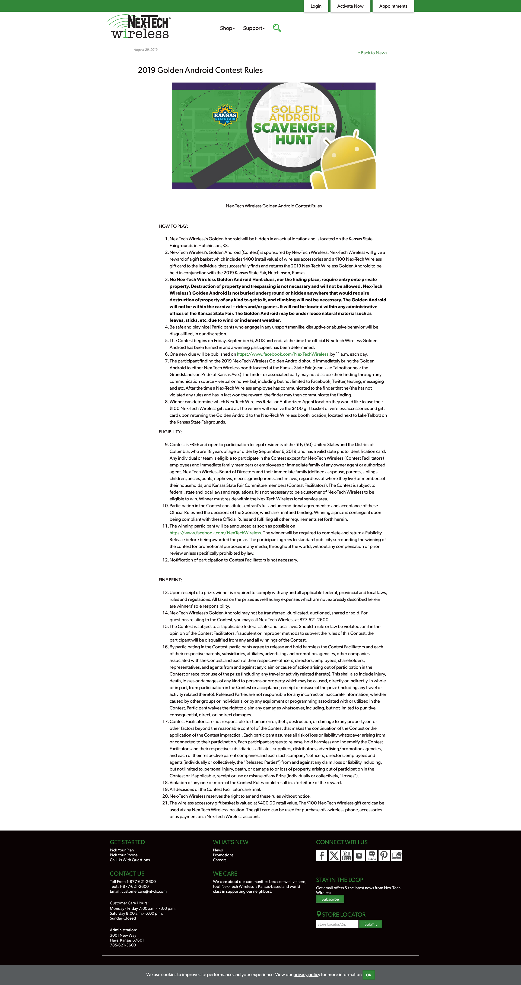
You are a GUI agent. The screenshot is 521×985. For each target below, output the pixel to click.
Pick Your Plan (122, 849)
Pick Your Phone (124, 854)
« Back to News (372, 52)
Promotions (223, 854)
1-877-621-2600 (141, 881)
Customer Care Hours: (129, 902)
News (218, 849)
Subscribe (330, 898)
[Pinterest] (384, 855)
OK (368, 975)
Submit (370, 923)
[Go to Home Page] (155, 27)
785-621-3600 (123, 944)
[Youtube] (346, 855)
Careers (219, 859)
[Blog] (371, 855)
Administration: (123, 929)
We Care (225, 873)
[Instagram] (359, 855)
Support (252, 27)
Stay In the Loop (339, 879)
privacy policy (306, 974)
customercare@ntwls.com (144, 891)
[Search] (277, 28)
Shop (226, 27)
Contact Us (127, 873)
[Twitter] (334, 855)
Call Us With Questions (130, 859)
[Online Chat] (396, 855)
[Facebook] (321, 855)
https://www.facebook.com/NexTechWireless (282, 354)
